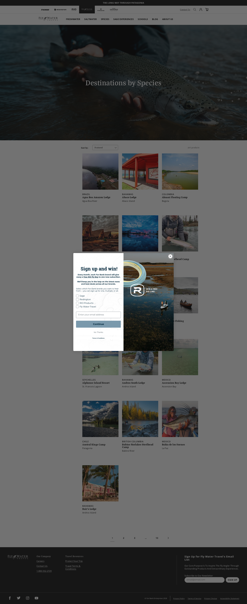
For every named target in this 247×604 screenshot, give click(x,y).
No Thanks (98, 332)
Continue (98, 324)
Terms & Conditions (98, 338)
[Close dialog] (170, 256)
